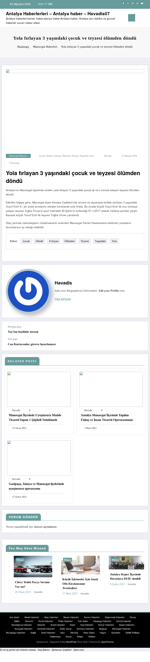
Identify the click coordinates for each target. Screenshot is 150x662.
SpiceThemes (107, 641)
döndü (49, 156)
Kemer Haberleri (106, 624)
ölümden (66, 156)
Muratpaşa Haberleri (15, 632)
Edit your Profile (109, 290)
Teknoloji (74, 632)
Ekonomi (29, 621)
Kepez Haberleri (126, 624)
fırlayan (57, 156)
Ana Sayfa (14, 617)
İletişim (80, 636)
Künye (69, 636)
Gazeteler (115, 632)
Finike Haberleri (65, 621)
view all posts (63, 299)
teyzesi (75, 156)
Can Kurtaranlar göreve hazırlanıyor (32, 344)
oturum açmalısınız (45, 526)
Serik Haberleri (48, 632)
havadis (108, 156)
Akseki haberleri (31, 617)
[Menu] (131, 17)
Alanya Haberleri (71, 617)
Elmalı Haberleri (45, 621)
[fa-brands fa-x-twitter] (128, 3)
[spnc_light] (146, 18)
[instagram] (137, 3)
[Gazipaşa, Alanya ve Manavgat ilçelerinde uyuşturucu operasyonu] (39, 457)
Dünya (12, 560)
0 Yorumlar (14, 163)
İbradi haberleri (58, 624)
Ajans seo (78, 649)
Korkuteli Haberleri (46, 628)
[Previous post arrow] (141, 329)
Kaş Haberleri (86, 624)
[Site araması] (140, 18)
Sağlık (33, 632)
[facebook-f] (123, 3)
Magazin (103, 628)
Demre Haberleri (92, 617)
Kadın (72, 624)
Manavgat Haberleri (18, 156)
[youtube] (142, 3)
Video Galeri (89, 632)
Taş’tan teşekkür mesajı (23, 331)
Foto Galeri (83, 621)
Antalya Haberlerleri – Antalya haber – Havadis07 (58, 13)
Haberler (41, 624)
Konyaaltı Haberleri (23, 628)
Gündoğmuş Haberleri (21, 624)
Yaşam (103, 632)
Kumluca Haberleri (85, 628)
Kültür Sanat (65, 628)
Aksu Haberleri (51, 617)
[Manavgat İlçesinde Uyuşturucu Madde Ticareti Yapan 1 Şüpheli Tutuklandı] (39, 388)
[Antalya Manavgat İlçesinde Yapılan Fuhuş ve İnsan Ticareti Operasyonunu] (111, 388)
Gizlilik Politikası (132, 632)
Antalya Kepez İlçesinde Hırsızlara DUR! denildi (117, 576)
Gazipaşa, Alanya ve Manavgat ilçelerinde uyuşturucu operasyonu (36, 486)
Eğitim (17, 621)
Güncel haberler (123, 621)
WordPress (71, 641)
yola (92, 156)
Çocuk (42, 156)
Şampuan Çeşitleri (61, 649)
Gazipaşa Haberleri (102, 621)
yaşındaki (84, 156)
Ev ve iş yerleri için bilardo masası (18, 649)
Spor (62, 632)
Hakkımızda (55, 636)
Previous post (14, 326)
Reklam (92, 636)
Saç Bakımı (44, 649)
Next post (12, 339)
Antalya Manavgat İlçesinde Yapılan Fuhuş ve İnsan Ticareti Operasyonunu (107, 417)
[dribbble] (132, 3)
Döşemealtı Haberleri (114, 617)
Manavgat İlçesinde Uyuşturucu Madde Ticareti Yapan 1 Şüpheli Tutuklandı (35, 417)
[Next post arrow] (141, 344)
